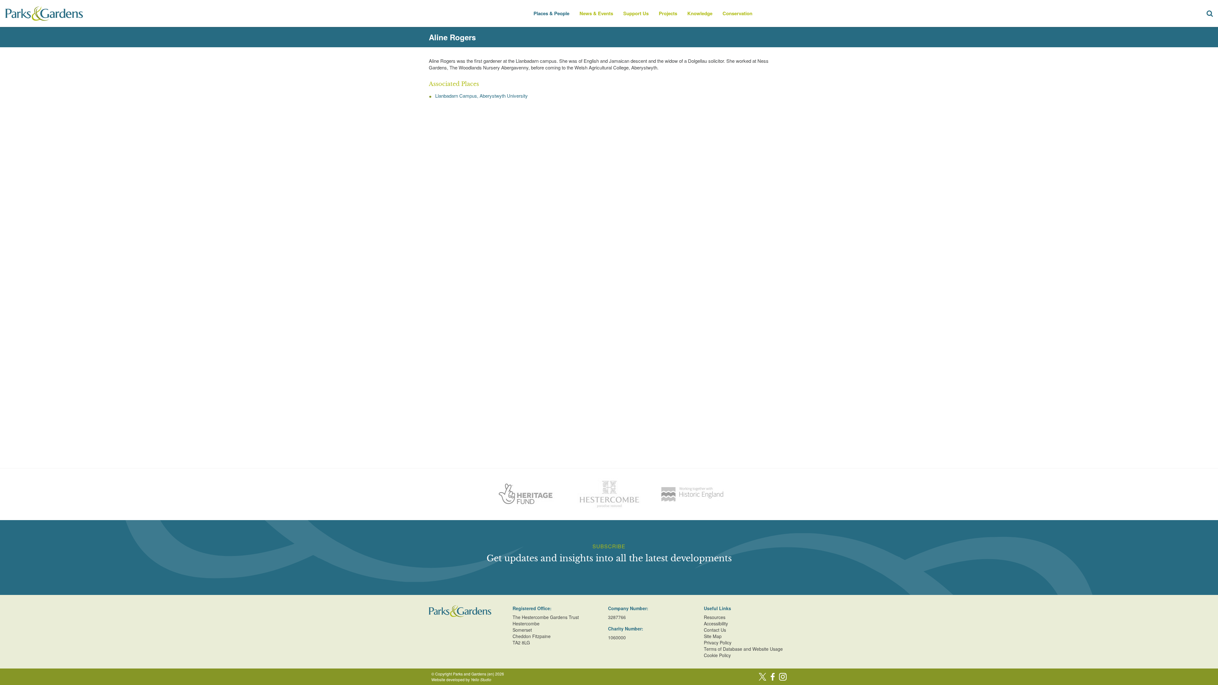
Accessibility (716, 623)
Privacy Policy (717, 642)
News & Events (596, 13)
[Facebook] (772, 677)
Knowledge (699, 13)
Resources (714, 617)
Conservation (737, 13)
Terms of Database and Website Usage (743, 649)
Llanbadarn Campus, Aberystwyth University (481, 95)
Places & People (551, 13)
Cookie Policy (717, 655)
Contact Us (715, 630)
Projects (668, 13)
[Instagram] (783, 677)
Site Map (713, 636)
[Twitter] (762, 677)
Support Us (636, 13)
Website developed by (461, 679)
